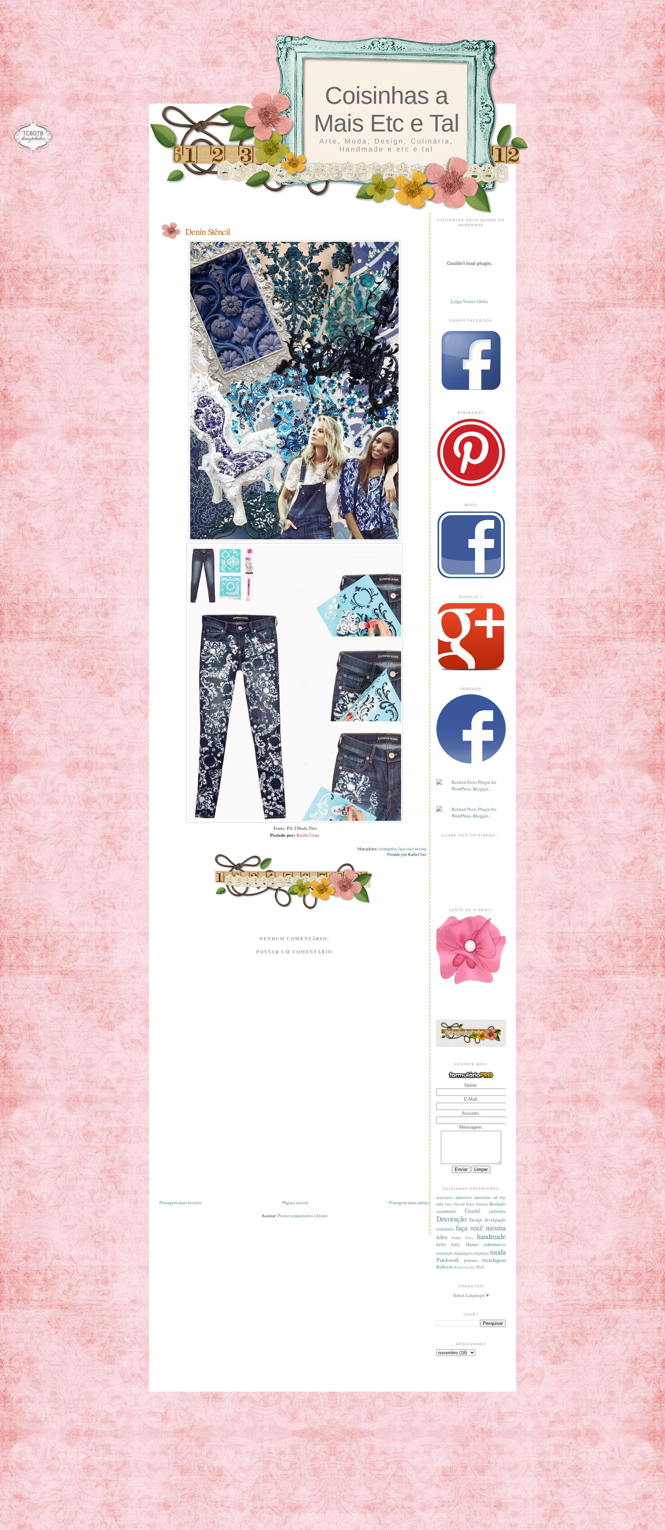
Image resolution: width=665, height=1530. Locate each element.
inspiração (444, 1253)
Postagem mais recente (180, 1202)
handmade (491, 1236)
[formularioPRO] (471, 1078)
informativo (495, 1244)
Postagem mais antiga (409, 1202)
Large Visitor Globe (469, 301)
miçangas (481, 1253)
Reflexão (444, 1267)
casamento (446, 1211)
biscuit (459, 1204)
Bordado (497, 1204)
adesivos (463, 1197)
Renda (458, 1267)
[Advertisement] (294, 1150)
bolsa (470, 1204)
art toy (499, 1197)
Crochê (472, 1210)
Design (475, 1220)
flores (469, 1237)
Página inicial (295, 1202)
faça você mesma (412, 848)
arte (439, 1204)
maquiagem (463, 1253)
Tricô (480, 1267)
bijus (448, 1204)
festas (456, 1237)
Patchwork (447, 1259)
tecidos (469, 1267)
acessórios (444, 1197)
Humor (472, 1244)
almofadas (482, 1197)
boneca (482, 1204)
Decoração (451, 1219)
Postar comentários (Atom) (302, 1215)
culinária (497, 1211)
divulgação (495, 1220)
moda (498, 1252)
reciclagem (494, 1259)
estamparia (387, 848)
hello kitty (448, 1244)
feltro (441, 1237)
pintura (471, 1260)
